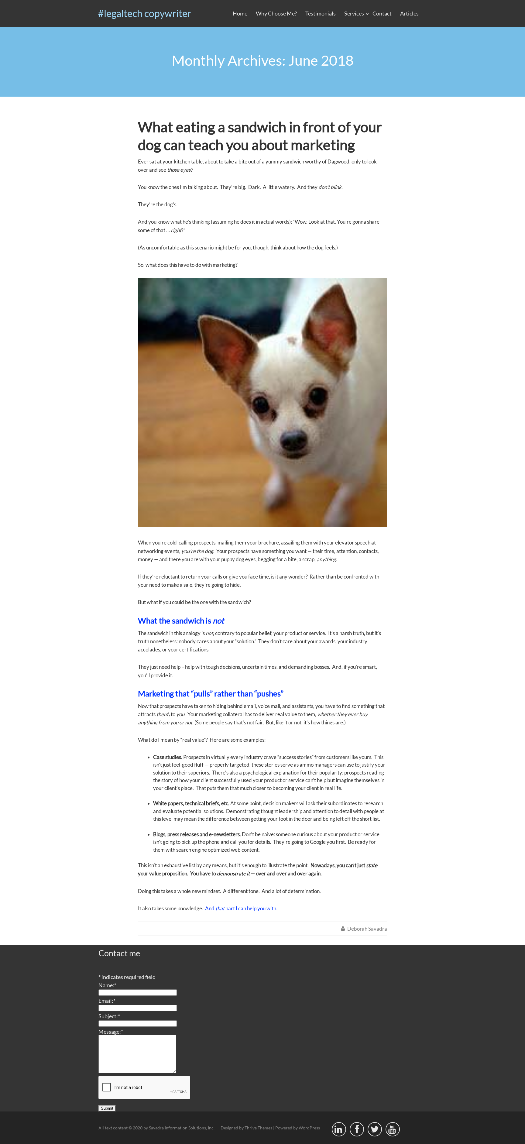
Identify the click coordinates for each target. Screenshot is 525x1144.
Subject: (109, 1016)
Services (354, 13)
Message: (110, 1031)
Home (240, 13)
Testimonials (320, 13)
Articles (409, 13)
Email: (106, 1000)
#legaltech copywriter (144, 13)
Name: (107, 985)
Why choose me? (276, 13)
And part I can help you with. (241, 908)
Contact (382, 13)
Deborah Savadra (367, 929)
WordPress (309, 1127)
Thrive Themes (258, 1127)
